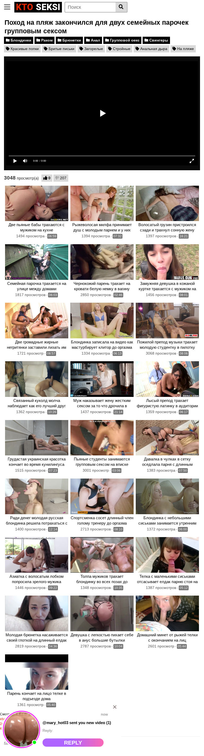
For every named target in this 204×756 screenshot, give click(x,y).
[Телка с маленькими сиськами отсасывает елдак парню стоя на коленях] (167, 555)
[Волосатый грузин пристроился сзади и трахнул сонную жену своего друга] (167, 203)
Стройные (121, 49)
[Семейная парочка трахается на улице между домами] (36, 262)
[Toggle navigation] (9, 6)
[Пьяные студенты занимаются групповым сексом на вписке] (102, 438)
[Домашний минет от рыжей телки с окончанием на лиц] (167, 613)
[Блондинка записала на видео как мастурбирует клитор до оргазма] (102, 320)
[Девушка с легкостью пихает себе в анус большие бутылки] (102, 613)
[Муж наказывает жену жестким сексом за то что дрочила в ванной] (102, 379)
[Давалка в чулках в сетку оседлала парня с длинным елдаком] (167, 438)
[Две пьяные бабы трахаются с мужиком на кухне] (36, 203)
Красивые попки (24, 49)
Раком (46, 40)
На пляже (185, 49)
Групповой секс (124, 40)
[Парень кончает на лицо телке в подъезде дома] (36, 672)
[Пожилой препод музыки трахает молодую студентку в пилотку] (167, 320)
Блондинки (20, 40)
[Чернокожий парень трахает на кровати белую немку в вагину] (102, 262)
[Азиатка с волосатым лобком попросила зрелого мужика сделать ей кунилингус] (36, 555)
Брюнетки (71, 40)
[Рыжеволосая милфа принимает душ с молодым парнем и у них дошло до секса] (102, 203)
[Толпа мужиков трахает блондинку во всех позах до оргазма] (102, 555)
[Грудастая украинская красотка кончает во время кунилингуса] (36, 438)
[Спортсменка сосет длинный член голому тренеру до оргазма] (102, 496)
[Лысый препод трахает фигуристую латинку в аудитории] (167, 379)
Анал (95, 40)
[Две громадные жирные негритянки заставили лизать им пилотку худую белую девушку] (36, 320)
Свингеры (158, 40)
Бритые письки (61, 49)
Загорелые (93, 49)
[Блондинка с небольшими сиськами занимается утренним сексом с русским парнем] (167, 496)
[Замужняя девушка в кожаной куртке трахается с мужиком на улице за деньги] (167, 262)
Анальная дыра (153, 49)
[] (122, 7)
